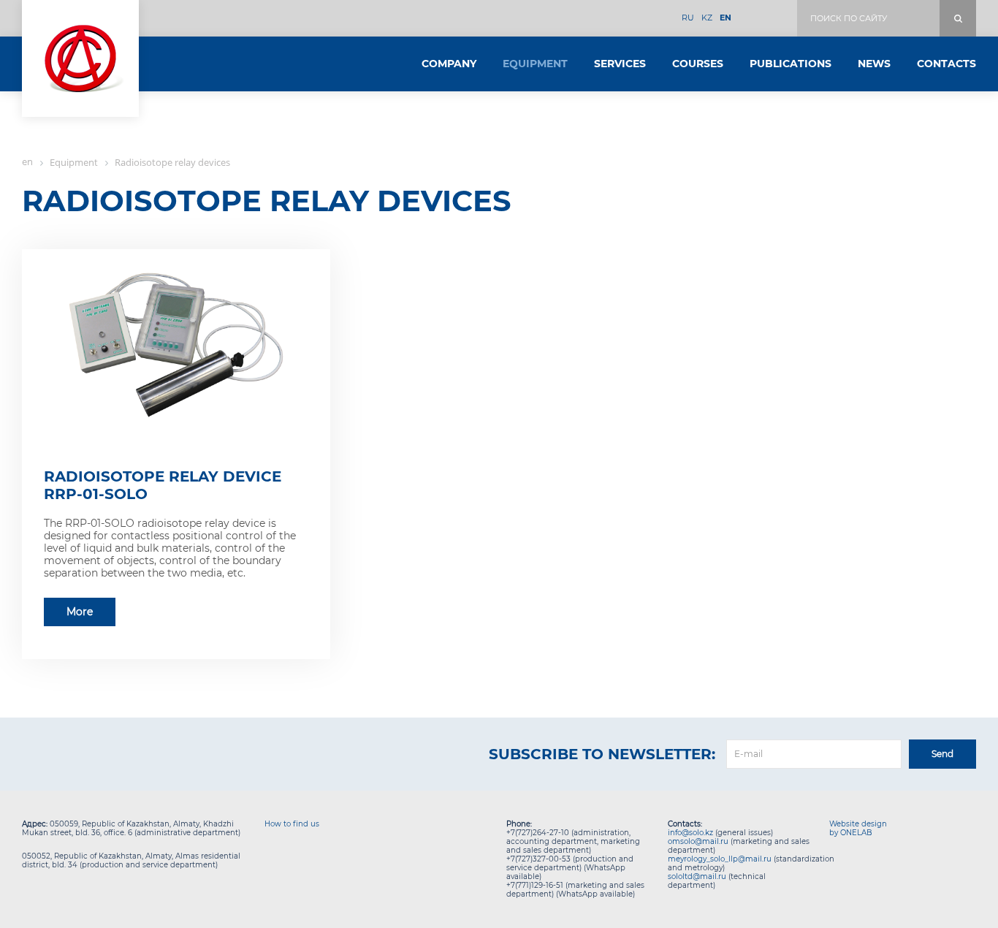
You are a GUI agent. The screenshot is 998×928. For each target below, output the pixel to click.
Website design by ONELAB (858, 828)
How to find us (291, 824)
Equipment (535, 63)
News (874, 63)
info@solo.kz (690, 832)
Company (449, 63)
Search (958, 18)
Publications (790, 63)
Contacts (946, 63)
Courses (697, 63)
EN (725, 18)
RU (688, 18)
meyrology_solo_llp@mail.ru (720, 859)
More (79, 611)
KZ (706, 18)
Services (620, 63)
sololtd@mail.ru (697, 876)
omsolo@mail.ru (698, 841)
